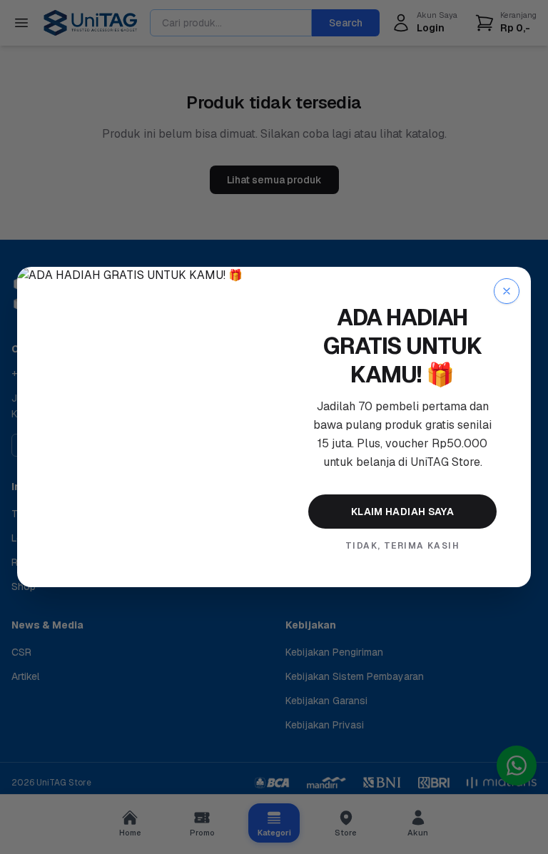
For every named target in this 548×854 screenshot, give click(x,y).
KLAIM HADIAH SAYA (402, 511)
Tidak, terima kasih (402, 545)
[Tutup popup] (506, 291)
